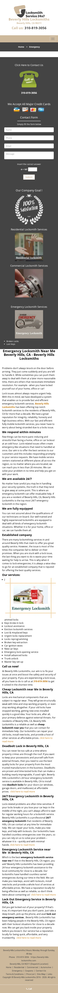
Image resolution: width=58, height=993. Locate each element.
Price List (30, 974)
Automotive (46, 967)
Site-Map (41, 974)
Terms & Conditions (15, 974)
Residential (19, 967)
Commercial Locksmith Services (29, 265)
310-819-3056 (35, 28)
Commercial (32, 967)
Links (50, 974)
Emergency (17, 971)
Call (30, 988)
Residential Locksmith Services (29, 229)
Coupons (29, 971)
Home (21, 46)
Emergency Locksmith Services (29, 306)
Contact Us (41, 971)
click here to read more (22, 791)
